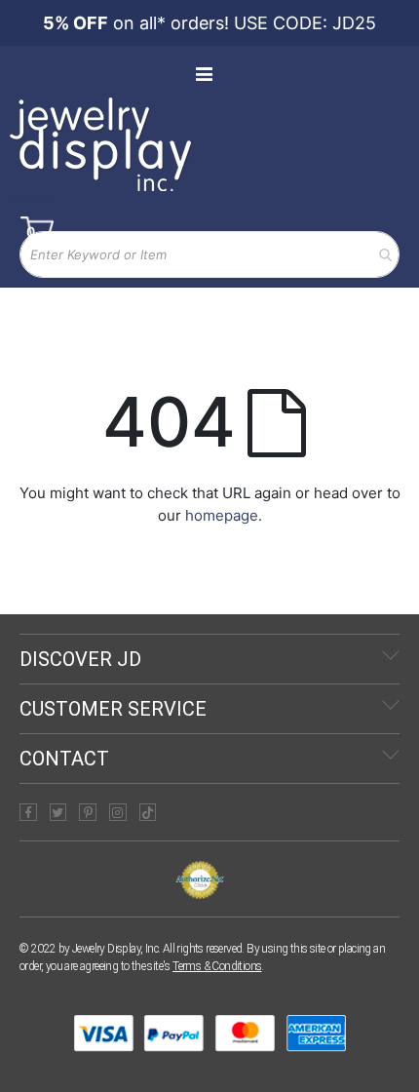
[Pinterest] (87, 812)
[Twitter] (58, 812)
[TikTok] (148, 812)
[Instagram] (118, 812)
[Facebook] (28, 812)
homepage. (223, 515)
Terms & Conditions (216, 966)
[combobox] (209, 254)
